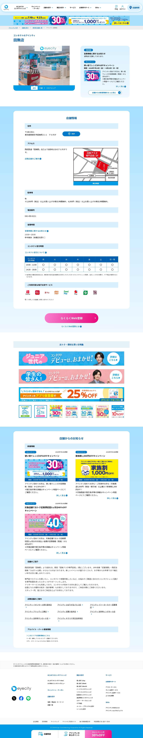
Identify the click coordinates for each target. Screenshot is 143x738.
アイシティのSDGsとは (113, 708)
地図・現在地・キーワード (56, 702)
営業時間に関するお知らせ (35, 231)
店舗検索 (136, 7)
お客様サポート (111, 682)
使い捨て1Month (82, 686)
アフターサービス (111, 687)
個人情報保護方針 (85, 721)
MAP (73, 134)
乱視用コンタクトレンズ (84, 695)
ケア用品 (79, 703)
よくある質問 (110, 696)
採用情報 (44, 721)
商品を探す (80, 675)
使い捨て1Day (81, 680)
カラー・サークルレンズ (84, 700)
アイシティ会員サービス (113, 693)
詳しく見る (120, 86)
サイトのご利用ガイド (69, 721)
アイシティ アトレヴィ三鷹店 (36, 611)
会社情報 (35, 721)
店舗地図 (47, 734)
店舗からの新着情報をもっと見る (104, 92)
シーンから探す (81, 709)
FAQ (116, 9)
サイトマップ (55, 721)
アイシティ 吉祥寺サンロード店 (36, 618)
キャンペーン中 (98, 734)
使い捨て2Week (81, 683)
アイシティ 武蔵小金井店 (66, 611)
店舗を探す (51, 696)
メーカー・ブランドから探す (85, 706)
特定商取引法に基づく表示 (102, 721)
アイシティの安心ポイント (74, 734)
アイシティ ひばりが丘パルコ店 (69, 605)
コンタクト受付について (34, 252)
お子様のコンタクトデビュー (56, 683)
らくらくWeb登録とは (70, 326)
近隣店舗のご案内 (32, 158)
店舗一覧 (50, 705)
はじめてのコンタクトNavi (56, 680)
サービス (108, 675)
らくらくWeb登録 (72, 318)
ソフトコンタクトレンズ (84, 692)
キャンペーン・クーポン (55, 690)
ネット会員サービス (112, 690)
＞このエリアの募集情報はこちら (38, 635)
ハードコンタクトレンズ (84, 689)
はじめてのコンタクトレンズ (57, 675)
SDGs (107, 702)
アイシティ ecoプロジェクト (114, 710)
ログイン (122, 9)
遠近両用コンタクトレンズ (85, 698)
